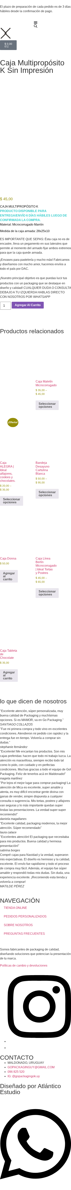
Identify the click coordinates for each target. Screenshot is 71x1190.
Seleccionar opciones (47, 405)
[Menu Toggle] (35, 22)
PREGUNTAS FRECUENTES (24, 933)
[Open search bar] (35, 26)
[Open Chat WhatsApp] (35, 1183)
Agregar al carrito (28, 305)
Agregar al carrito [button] (9, 576)
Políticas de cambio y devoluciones (23, 965)
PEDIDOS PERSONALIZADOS (25, 916)
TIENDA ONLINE (15, 907)
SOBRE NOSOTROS (18, 925)
